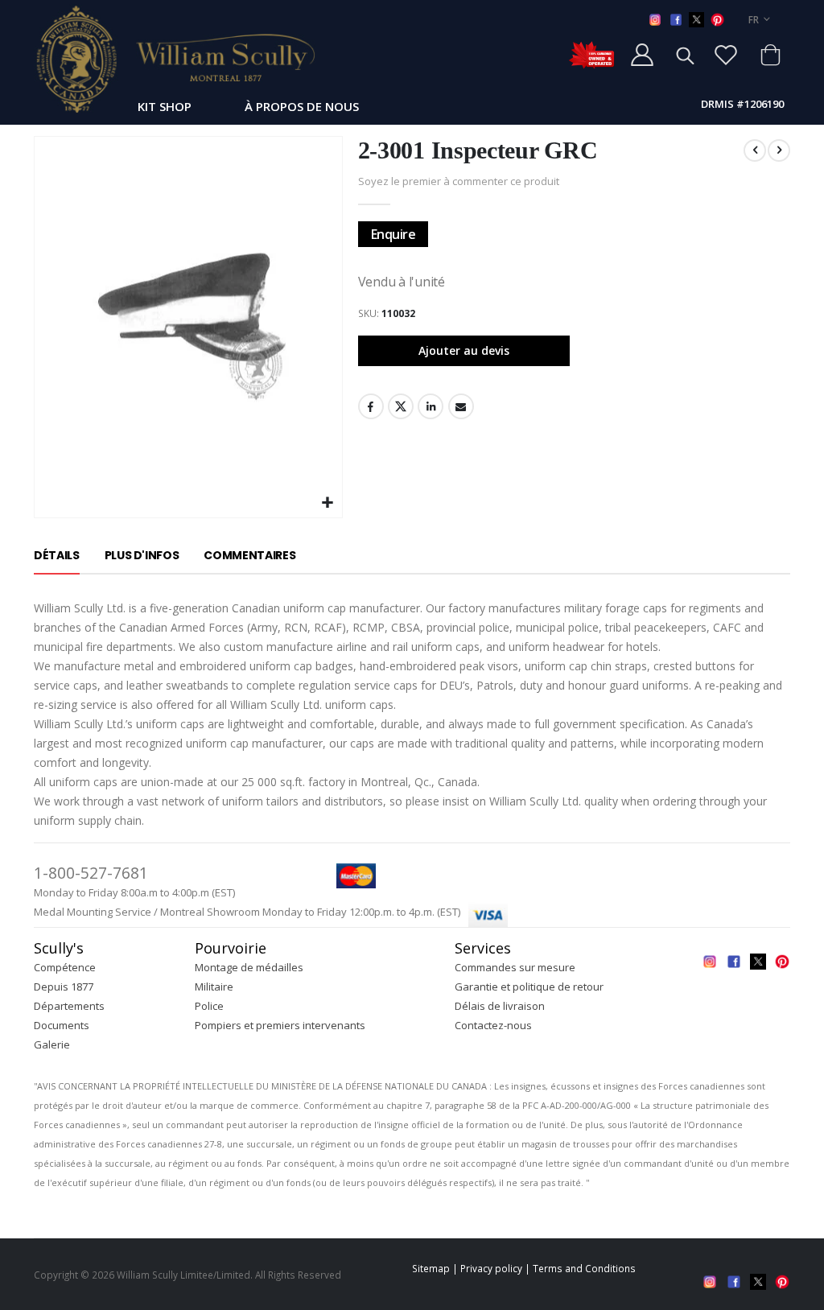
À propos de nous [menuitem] (302, 106)
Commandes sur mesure (515, 967)
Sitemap (431, 1268)
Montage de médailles (249, 967)
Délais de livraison (500, 1006)
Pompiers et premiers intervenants (280, 1025)
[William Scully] (174, 58)
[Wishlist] (726, 54)
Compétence (65, 967)
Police (209, 1006)
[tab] (57, 556)
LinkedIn (430, 406)
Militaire (214, 986)
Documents (61, 1025)
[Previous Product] (755, 150)
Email (461, 406)
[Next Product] (779, 150)
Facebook (371, 406)
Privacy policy (491, 1268)
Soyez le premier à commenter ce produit (458, 181)
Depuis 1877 (63, 986)
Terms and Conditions (584, 1268)
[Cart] (770, 54)
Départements (69, 1006)
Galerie (52, 1044)
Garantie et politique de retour (529, 986)
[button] (328, 503)
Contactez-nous (493, 1025)
